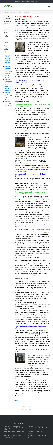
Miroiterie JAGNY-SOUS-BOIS (7, 57)
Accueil (4, 12)
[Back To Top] (49, 441)
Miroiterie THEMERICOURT (8, 62)
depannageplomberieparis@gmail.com (30, 1)
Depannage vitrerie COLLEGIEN (13, 426)
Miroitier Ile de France (11, 12)
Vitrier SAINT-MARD (26, 409)
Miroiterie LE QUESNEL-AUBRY (8, 97)
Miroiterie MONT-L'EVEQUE (7, 75)
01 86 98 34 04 (7, 24)
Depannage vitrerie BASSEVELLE (37, 428)
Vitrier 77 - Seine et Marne (23, 12)
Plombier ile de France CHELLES (11, 400)
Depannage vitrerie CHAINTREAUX (14, 431)
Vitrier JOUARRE (27, 406)
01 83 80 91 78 (17, 1)
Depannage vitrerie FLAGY (35, 426)
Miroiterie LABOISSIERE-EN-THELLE (8, 81)
